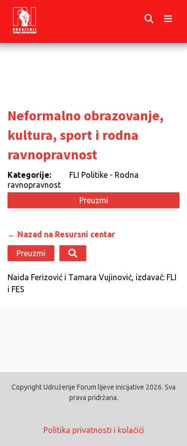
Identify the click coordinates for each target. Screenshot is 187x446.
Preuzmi (93, 200)
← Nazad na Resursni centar (61, 234)
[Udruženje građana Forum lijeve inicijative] (33, 19)
